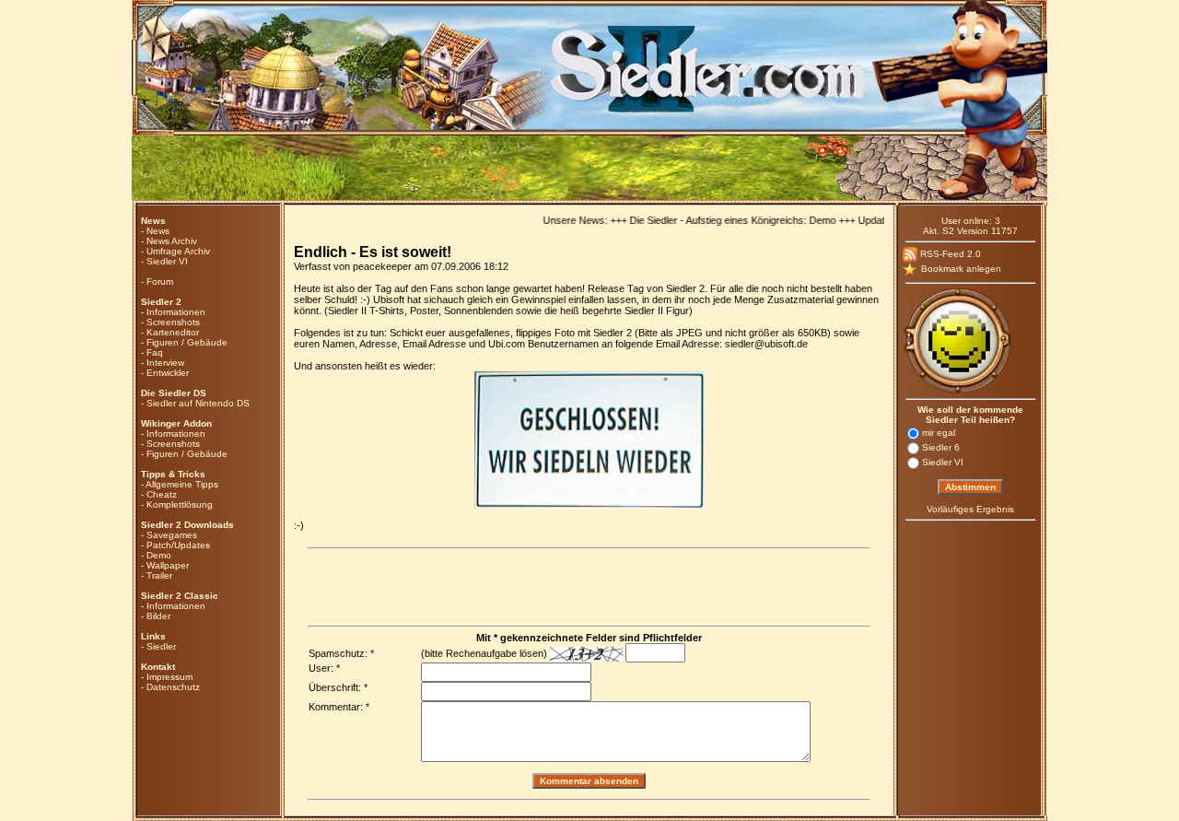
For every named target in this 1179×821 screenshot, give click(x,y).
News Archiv (171, 241)
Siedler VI (167, 261)
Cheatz (161, 494)
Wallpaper (167, 565)
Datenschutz (173, 687)
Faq (154, 352)
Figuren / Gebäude (187, 342)
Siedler (161, 646)
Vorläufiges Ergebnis (970, 509)
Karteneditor (172, 332)
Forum (159, 281)
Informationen (175, 312)
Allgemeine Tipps (182, 484)
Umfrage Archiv (178, 251)
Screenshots (173, 322)
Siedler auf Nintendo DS (198, 403)
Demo (158, 555)
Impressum (169, 677)
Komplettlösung (179, 504)
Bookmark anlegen (959, 269)
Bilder (158, 616)
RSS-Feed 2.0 (949, 254)
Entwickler (167, 373)
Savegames (171, 535)
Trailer (159, 575)
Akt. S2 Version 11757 (970, 231)
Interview (165, 363)
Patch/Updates (178, 545)
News (157, 231)
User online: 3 (970, 221)
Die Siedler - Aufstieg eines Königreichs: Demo (720, 220)
